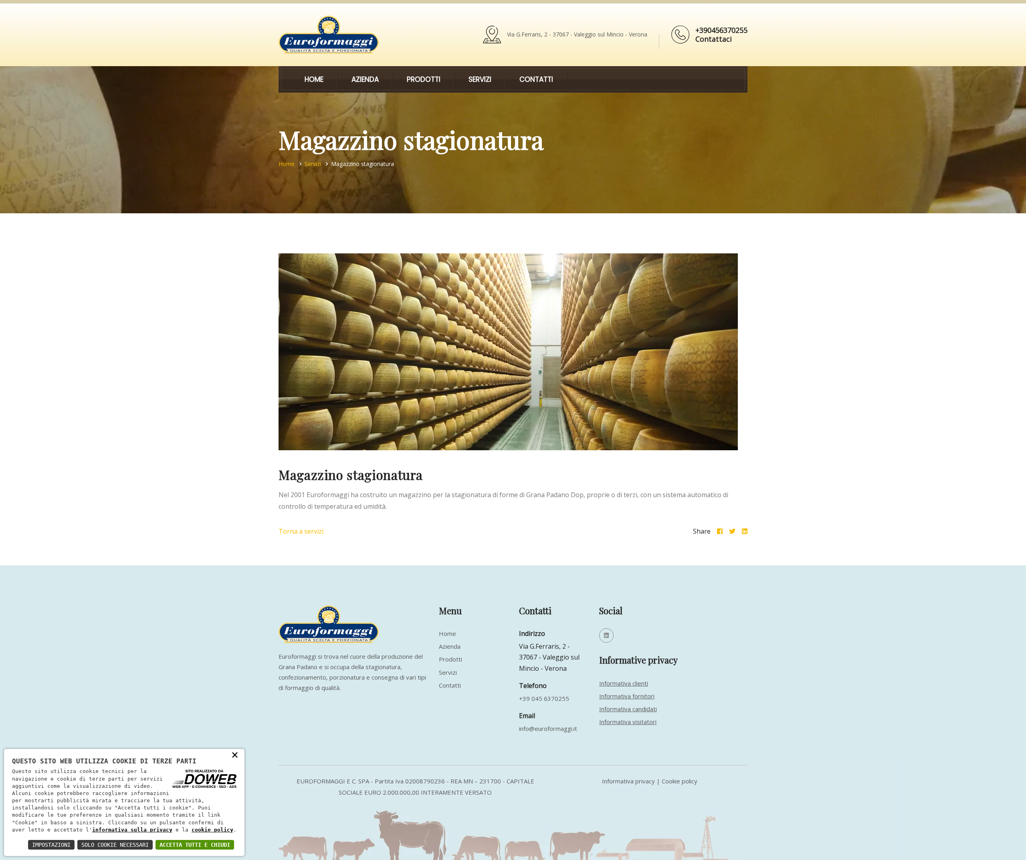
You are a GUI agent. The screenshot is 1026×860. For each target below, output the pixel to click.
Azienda (365, 79)
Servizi (480, 79)
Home (314, 79)
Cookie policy (679, 781)
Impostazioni (51, 845)
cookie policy (212, 830)
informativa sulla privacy (132, 830)
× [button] (234, 754)
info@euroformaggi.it (548, 728)
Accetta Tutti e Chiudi (195, 845)
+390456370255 (721, 30)
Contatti (536, 79)
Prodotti (423, 79)
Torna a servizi (301, 531)
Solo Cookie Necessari (115, 845)
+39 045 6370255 (544, 698)
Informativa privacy (628, 781)
